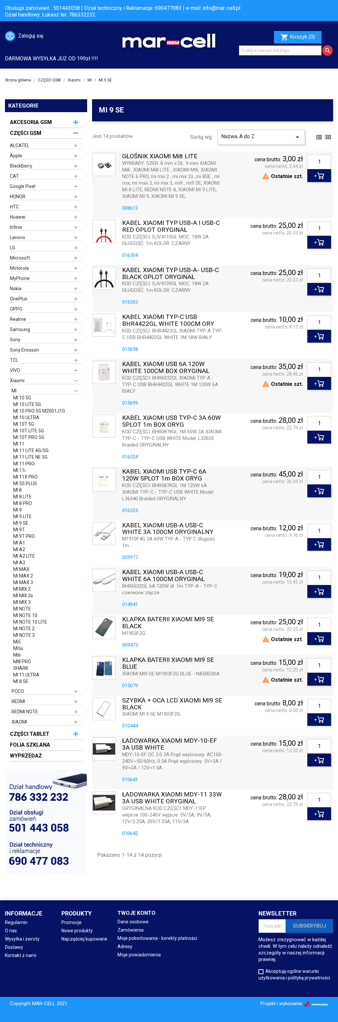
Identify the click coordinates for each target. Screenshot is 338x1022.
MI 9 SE (20, 523)
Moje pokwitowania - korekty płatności (157, 938)
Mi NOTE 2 (24, 628)
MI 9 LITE (22, 516)
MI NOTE (22, 608)
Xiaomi (17, 380)
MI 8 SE (20, 681)
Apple (16, 155)
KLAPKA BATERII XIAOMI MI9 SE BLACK (168, 623)
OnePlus (18, 298)
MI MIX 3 (22, 602)
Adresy (125, 946)
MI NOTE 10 (25, 615)
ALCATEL (19, 145)
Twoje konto (136, 913)
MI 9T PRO (24, 536)
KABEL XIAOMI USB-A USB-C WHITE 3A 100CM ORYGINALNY (168, 529)
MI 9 (17, 509)
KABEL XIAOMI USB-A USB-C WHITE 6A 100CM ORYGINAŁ (163, 576)
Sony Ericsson (24, 350)
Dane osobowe (133, 921)
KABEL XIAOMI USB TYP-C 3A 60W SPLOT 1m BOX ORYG (171, 421)
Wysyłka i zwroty (22, 939)
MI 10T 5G (23, 424)
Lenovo (17, 237)
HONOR (17, 196)
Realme (18, 319)
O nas (11, 930)
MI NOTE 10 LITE (30, 622)
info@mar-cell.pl (221, 8)
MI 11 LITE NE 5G (30, 457)
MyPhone (20, 278)
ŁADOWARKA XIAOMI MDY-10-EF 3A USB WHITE (169, 744)
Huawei (17, 217)
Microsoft (20, 258)
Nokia (15, 288)
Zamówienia (131, 930)
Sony (15, 339)
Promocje (71, 922)
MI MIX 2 (22, 589)
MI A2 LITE (24, 556)
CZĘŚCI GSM (25, 133)
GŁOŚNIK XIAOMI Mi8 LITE (159, 156)
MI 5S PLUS (25, 483)
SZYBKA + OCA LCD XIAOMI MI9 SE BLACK (172, 704)
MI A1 (19, 542)
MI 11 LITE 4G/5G (31, 450)
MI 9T (19, 529)
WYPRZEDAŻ (26, 756)
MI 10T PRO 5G (28, 437)
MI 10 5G (22, 397)
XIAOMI (19, 722)
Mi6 (17, 655)
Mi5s (18, 648)
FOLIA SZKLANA (30, 745)
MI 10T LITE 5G (28, 430)
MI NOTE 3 (24, 635)
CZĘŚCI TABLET (30, 734)
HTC (14, 206)
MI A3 (19, 562)
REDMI (18, 701)
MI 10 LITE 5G (27, 404)
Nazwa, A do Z (261, 137)
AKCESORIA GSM (31, 122)
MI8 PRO (22, 661)
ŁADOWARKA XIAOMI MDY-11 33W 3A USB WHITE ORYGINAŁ (172, 798)
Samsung (20, 329)
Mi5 (17, 641)
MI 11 (18, 444)
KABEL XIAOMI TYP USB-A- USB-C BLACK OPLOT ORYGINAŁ (170, 274)
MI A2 (19, 549)
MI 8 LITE (22, 496)
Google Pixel (22, 186)
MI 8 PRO (22, 503)
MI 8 (17, 490)
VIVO (15, 370)
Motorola (19, 268)
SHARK (20, 668)
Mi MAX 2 (23, 575)
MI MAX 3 (23, 582)
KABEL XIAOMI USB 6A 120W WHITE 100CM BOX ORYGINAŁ (165, 368)
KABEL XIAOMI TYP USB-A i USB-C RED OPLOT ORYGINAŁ (171, 226)
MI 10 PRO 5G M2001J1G (39, 411)
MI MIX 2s (23, 595)
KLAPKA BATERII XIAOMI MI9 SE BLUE (168, 663)
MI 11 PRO (24, 463)
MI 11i (19, 470)
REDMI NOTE (25, 711)
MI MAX (21, 569)
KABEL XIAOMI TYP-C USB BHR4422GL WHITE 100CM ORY (168, 320)
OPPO (16, 309)
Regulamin (16, 922)
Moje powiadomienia (139, 954)
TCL (14, 360)
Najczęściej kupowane (84, 939)
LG (12, 247)
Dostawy (14, 947)
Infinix (16, 227)
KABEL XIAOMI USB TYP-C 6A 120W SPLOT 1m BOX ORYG (164, 475)
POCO (18, 691)
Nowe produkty (77, 930)
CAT (14, 176)
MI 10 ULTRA (26, 417)
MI (14, 390)
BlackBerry (21, 166)
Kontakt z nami (20, 955)
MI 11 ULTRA (26, 674)
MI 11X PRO (25, 477)
